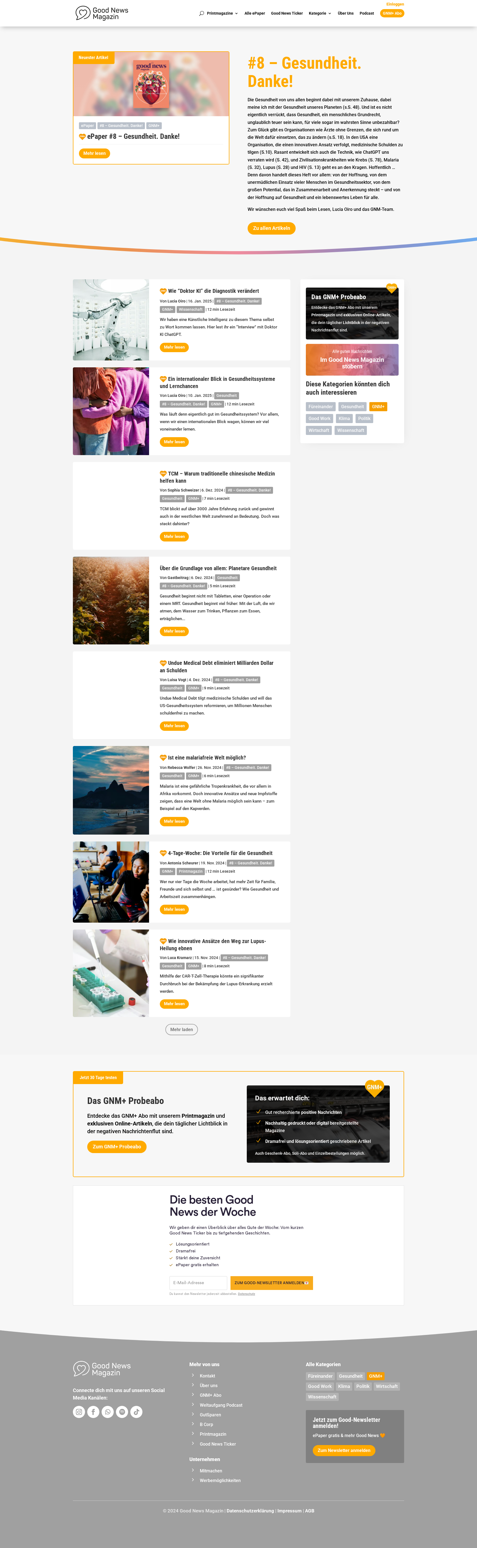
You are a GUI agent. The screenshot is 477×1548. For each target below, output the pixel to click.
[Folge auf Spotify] (122, 1412)
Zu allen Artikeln (271, 228)
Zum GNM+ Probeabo (117, 1146)
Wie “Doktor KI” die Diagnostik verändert (213, 291)
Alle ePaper (255, 13)
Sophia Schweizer (183, 490)
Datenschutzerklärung (250, 1511)
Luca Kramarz (180, 957)
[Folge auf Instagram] (79, 1412)
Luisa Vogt (177, 680)
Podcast (367, 13)
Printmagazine (220, 13)
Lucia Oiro (177, 301)
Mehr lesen (94, 153)
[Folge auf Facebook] (93, 1412)
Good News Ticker (287, 13)
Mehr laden (181, 1029)
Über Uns (346, 13)
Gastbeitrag (178, 577)
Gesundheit (226, 395)
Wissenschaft (191, 309)
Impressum (289, 1511)
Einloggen (395, 4)
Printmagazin (191, 871)
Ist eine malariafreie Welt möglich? (207, 757)
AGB (309, 1511)
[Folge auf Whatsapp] (108, 1412)
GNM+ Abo (392, 13)
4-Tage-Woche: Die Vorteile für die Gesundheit (220, 853)
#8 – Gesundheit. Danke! (121, 125)
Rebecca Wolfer (181, 767)
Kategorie (317, 13)
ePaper (87, 125)
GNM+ (154, 125)
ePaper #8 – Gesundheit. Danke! (133, 136)
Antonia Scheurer (183, 863)
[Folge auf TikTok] (136, 1412)
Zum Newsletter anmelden (344, 1450)
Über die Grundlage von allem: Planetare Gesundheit (218, 568)
